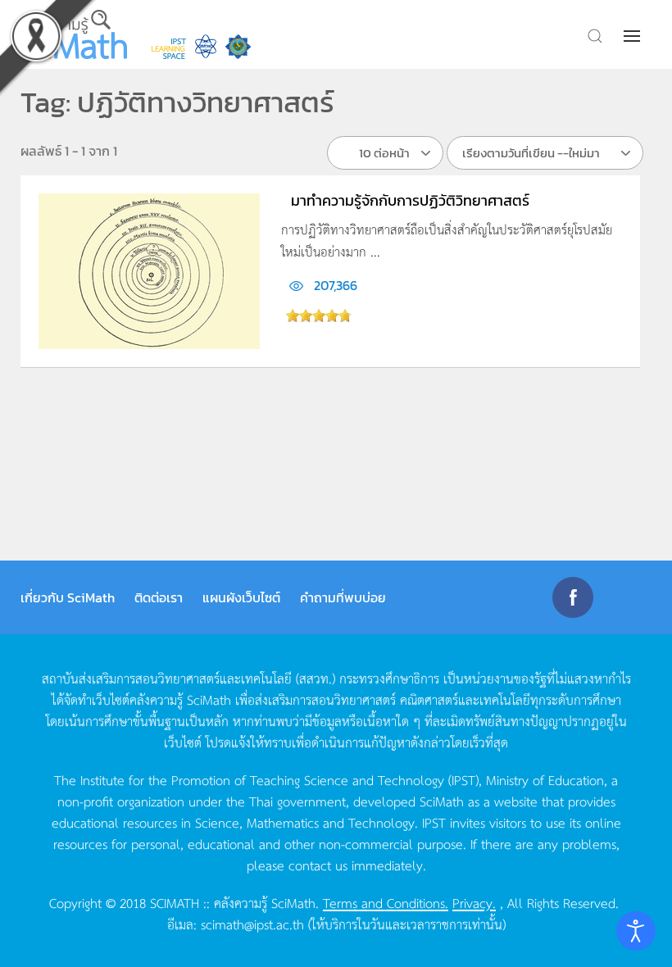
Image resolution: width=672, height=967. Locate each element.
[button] (633, 36)
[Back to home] (73, 34)
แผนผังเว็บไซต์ (241, 597)
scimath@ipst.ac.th (252, 923)
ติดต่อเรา (158, 597)
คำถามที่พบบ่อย (343, 597)
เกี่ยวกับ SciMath (67, 597)
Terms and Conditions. (385, 902)
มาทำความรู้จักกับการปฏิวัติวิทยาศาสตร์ (410, 200)
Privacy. (474, 902)
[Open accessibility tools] (636, 931)
